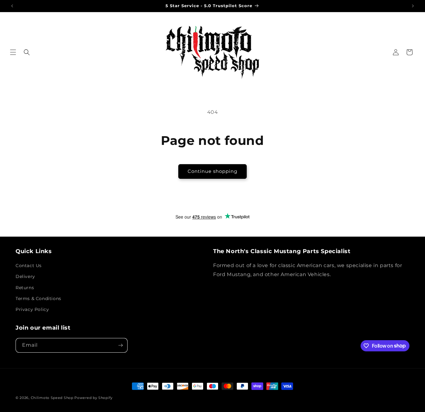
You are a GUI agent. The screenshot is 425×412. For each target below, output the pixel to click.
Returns (25, 287)
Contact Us (29, 265)
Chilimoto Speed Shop (52, 398)
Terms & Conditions (38, 298)
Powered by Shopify (93, 398)
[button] (13, 52)
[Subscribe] (120, 345)
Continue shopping (212, 171)
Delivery (25, 276)
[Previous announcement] (12, 6)
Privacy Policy (32, 309)
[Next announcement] (413, 6)
